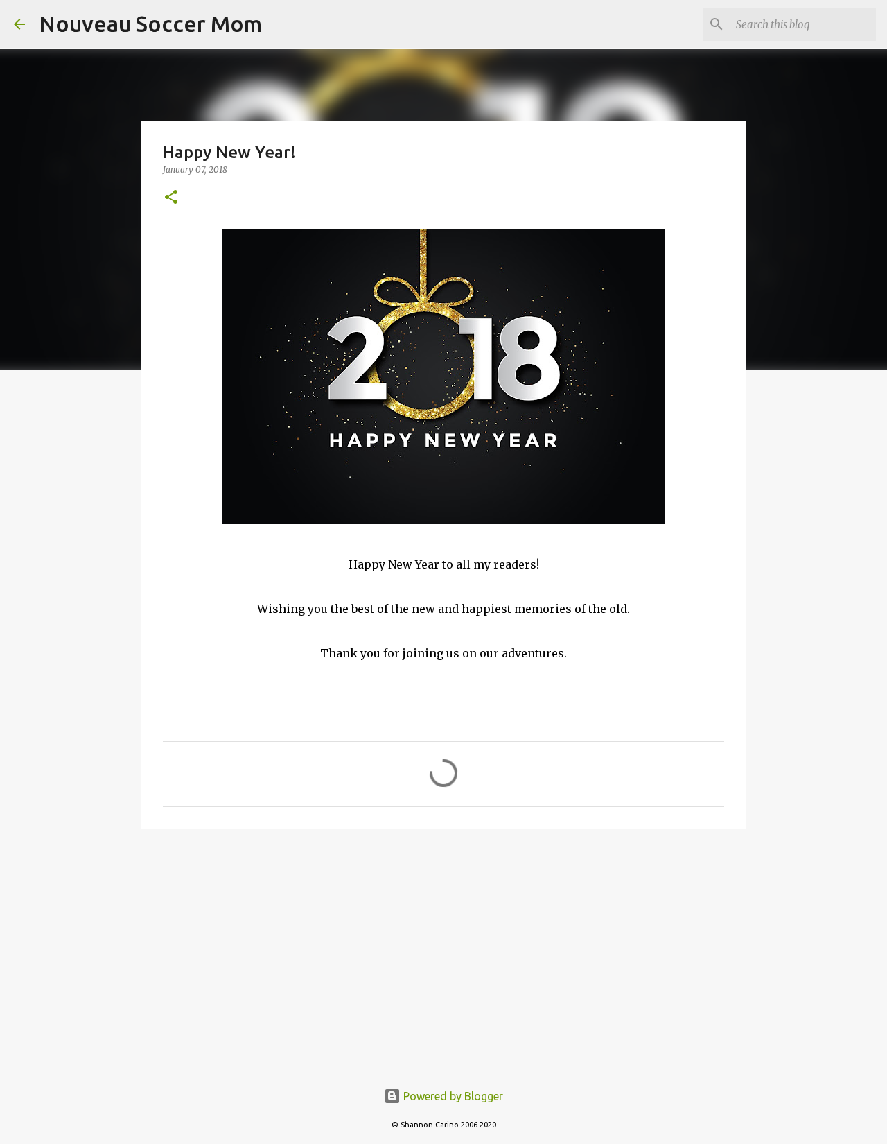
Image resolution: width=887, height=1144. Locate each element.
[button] (171, 198)
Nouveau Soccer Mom (150, 23)
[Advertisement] (443, 947)
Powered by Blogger (452, 1096)
